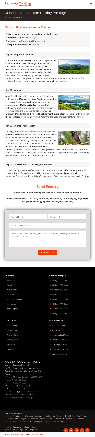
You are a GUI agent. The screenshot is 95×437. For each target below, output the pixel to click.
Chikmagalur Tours (59, 344)
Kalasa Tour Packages (17, 419)
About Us (11, 280)
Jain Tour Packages (59, 354)
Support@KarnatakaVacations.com (25, 392)
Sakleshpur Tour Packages (78, 416)
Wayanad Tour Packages (32, 421)
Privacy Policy (12, 340)
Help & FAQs (12, 325)
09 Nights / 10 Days (60, 299)
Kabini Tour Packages (54, 416)
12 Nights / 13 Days (60, 313)
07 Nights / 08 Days (60, 290)
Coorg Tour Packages (60, 340)
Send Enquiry (12, 309)
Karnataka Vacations (23, 389)
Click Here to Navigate (25, 398)
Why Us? (10, 285)
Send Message (47, 252)
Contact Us (11, 304)
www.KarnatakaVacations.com (25, 395)
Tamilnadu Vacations (64, 419)
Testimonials (12, 330)
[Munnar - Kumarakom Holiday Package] (18, 3)
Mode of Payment (14, 299)
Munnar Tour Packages (55, 421)
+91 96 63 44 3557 (22, 386)
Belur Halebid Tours (60, 349)
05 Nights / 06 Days (60, 280)
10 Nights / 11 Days (60, 304)
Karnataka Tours (58, 325)
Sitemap (10, 349)
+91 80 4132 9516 (18, 380)
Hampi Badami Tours (60, 335)
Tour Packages (13, 294)
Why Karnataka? (13, 290)
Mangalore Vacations (33, 416)
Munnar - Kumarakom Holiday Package (20, 427)
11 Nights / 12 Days (60, 309)
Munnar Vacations (13, 17)
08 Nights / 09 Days (60, 294)
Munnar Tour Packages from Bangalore (21, 429)
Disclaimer (11, 344)
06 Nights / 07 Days (60, 285)
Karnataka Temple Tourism (41, 419)
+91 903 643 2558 (19, 383)
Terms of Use (12, 335)
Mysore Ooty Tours (60, 330)
